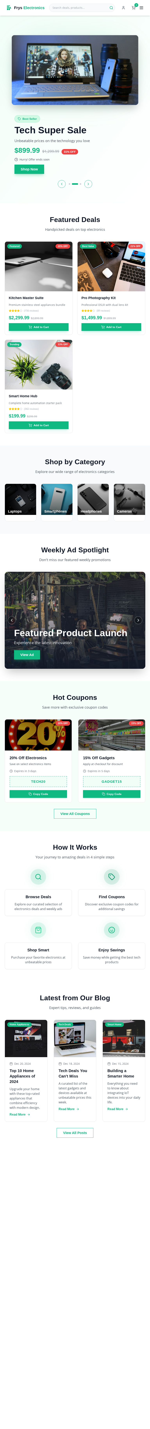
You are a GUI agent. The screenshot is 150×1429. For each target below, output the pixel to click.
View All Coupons (75, 814)
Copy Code (40, 794)
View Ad (27, 655)
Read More (18, 1114)
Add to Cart (41, 327)
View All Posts (75, 1133)
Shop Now (29, 169)
